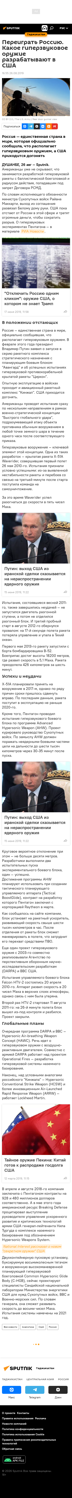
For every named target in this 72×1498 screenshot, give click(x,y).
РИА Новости (33, 231)
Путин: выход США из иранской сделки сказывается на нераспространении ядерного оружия (34, 576)
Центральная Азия (40, 1379)
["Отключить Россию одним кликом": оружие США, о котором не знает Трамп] (36, 263)
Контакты (23, 1413)
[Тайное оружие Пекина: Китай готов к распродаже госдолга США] (36, 1129)
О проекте (8, 1413)
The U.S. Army (22, 119)
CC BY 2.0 (7, 119)
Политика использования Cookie (23, 1434)
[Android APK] (14, 1459)
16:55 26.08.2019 (13, 73)
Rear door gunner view (45, 119)
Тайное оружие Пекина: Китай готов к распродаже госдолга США (35, 1165)
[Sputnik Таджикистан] (12, 29)
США (41, 1326)
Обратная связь (12, 1449)
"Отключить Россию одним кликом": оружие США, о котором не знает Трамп (31, 298)
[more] (65, 311)
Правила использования (17, 1418)
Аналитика (28, 1326)
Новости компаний (14, 1423)
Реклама (40, 1418)
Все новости (10, 1326)
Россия (53, 1326)
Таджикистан (12, 1379)
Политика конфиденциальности (22, 1429)
